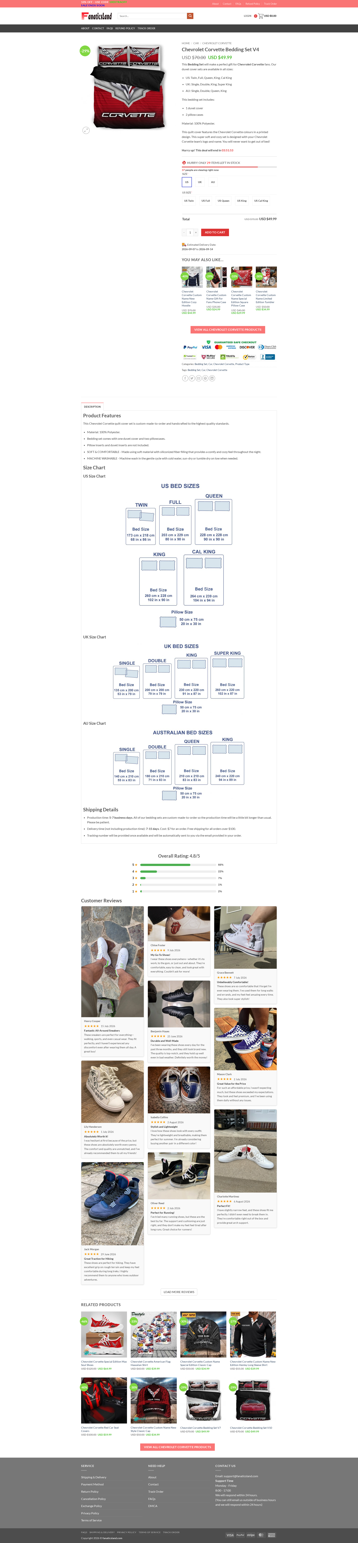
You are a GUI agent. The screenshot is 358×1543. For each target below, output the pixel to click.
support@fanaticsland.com (241, 1476)
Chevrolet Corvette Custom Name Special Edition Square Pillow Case (241, 298)
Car (196, 43)
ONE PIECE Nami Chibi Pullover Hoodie (32, 1531)
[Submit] (190, 16)
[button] (86, 130)
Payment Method (92, 1484)
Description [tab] (92, 406)
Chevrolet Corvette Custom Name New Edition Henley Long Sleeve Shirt (253, 1363)
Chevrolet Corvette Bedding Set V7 (200, 1427)
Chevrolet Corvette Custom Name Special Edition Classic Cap (200, 1363)
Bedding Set (201, 364)
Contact (227, 3)
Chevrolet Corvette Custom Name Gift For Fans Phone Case (216, 296)
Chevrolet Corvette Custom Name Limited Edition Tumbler (266, 296)
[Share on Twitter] (192, 378)
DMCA (152, 1506)
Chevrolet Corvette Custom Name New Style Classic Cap (153, 1429)
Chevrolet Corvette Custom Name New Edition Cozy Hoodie (192, 298)
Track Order (270, 3)
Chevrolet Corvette (217, 43)
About (215, 3)
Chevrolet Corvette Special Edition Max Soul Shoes (104, 1363)
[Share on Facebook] (185, 378)
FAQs (238, 3)
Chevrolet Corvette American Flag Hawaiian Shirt (150, 1363)
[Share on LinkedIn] (212, 378)
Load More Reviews (179, 1292)
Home (186, 43)
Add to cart (215, 232)
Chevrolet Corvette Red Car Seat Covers (100, 1429)
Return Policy (89, 1491)
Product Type (242, 364)
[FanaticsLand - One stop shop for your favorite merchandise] (96, 16)
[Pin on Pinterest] (205, 378)
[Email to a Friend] (199, 378)
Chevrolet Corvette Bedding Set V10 (251, 1427)
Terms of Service (91, 1520)
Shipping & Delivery (93, 1477)
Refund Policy (253, 3)
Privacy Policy (90, 1513)
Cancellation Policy (93, 1499)
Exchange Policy (91, 1506)
